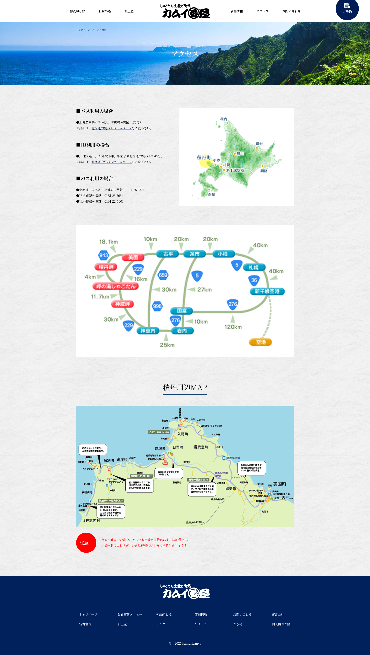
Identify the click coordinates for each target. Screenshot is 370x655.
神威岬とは (77, 11)
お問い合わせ (291, 11)
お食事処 (104, 11)
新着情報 (85, 624)
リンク (160, 624)
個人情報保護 (281, 624)
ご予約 (237, 624)
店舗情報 (236, 11)
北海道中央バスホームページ (112, 128)
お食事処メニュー (130, 614)
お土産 (129, 11)
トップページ (83, 29)
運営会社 (278, 614)
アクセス (262, 11)
